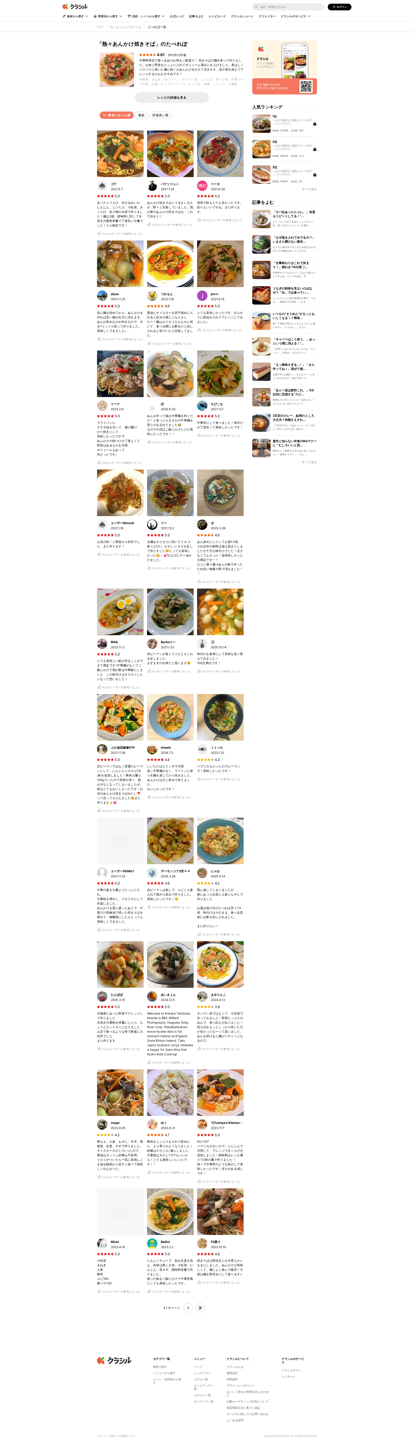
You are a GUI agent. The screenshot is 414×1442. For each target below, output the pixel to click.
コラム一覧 (201, 1379)
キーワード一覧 (204, 1401)
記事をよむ (196, 16)
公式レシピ (177, 16)
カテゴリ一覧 (202, 1395)
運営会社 (232, 1373)
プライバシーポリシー (241, 1385)
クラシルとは (235, 1366)
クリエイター (267, 16)
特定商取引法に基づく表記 (243, 1407)
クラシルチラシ (291, 1370)
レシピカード (217, 16)
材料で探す (160, 1366)
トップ (198, 1366)
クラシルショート (242, 16)
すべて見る (309, 462)
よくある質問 (235, 1420)
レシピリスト (202, 1373)
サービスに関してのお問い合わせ (248, 1414)
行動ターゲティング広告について (248, 1401)
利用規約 (232, 1379)
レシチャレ (289, 1376)
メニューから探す (164, 1373)
